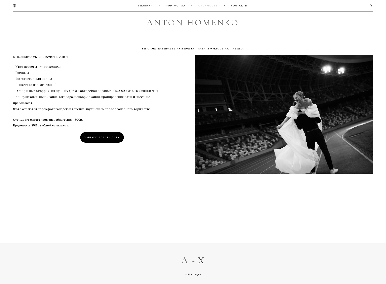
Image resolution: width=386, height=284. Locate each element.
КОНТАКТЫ (239, 5)
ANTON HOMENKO (193, 23)
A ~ (189, 260)
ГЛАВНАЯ (145, 5)
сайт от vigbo (193, 275)
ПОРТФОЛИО (175, 5)
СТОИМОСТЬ (208, 5)
